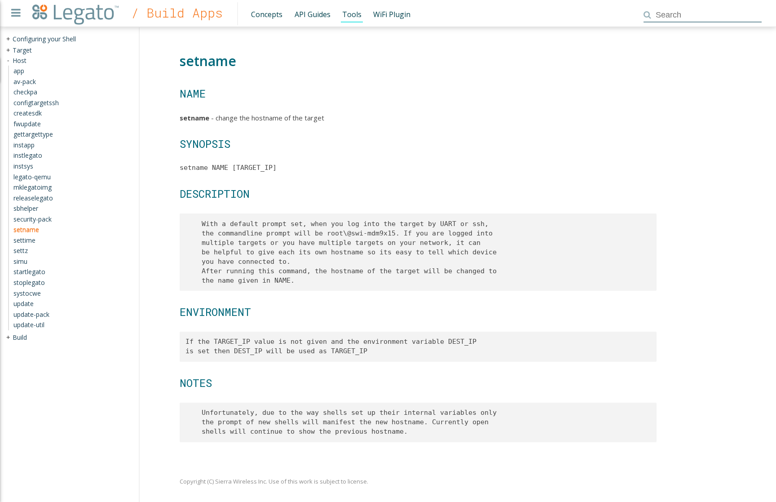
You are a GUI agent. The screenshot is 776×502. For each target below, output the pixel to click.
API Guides (313, 14)
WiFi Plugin (391, 14)
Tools (352, 14)
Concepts (266, 14)
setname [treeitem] (26, 229)
